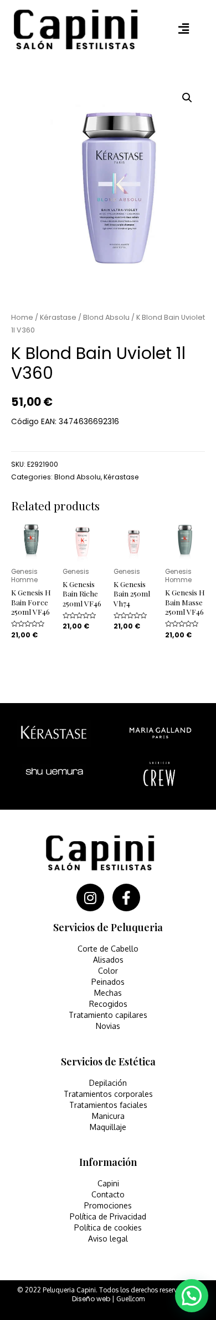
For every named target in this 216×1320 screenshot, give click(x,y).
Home (22, 317)
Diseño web (91, 1298)
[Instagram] (90, 897)
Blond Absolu (106, 317)
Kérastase (58, 317)
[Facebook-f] (126, 897)
